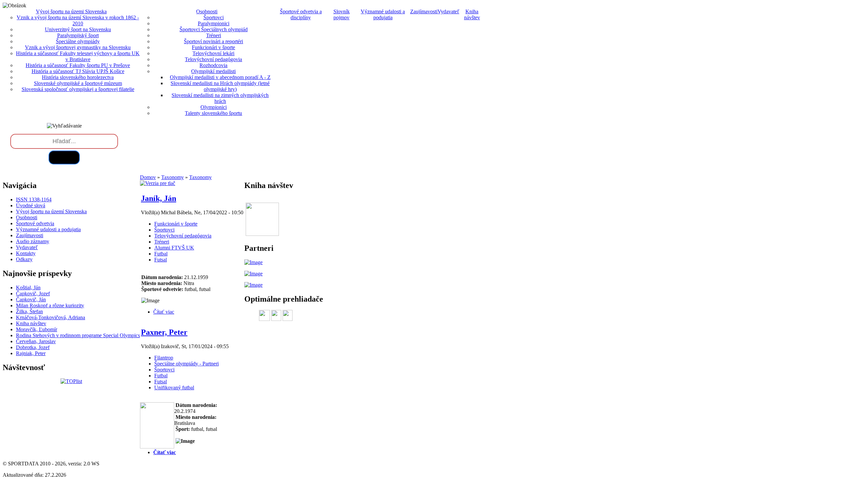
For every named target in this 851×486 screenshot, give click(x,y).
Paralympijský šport (78, 35)
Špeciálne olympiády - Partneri (186, 363)
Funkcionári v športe (213, 47)
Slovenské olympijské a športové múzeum (78, 83)
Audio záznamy (32, 241)
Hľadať (64, 157)
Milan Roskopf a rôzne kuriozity (50, 305)
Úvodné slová (30, 205)
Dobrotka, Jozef (33, 347)
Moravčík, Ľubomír (36, 329)
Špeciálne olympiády (78, 41)
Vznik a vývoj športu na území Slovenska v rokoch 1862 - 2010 (78, 20)
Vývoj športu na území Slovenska (51, 211)
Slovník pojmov (341, 14)
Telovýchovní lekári (213, 53)
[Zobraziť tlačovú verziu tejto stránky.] (157, 183)
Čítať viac (163, 312)
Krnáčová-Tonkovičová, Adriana (50, 317)
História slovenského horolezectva (78, 77)
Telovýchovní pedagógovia (213, 59)
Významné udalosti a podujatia (383, 14)
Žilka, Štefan (29, 311)
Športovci (213, 17)
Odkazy (24, 259)
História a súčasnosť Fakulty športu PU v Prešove (78, 65)
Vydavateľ (448, 11)
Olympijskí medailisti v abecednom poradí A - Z (220, 77)
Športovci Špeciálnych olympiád (214, 29)
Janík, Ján (158, 198)
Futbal (161, 253)
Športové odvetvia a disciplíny (301, 14)
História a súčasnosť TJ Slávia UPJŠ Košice (78, 71)
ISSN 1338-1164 (34, 199)
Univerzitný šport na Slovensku (78, 29)
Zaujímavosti (423, 11)
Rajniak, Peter (31, 353)
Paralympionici (213, 23)
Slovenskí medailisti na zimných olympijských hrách (220, 98)
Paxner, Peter (164, 332)
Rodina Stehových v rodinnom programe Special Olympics (78, 335)
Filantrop (163, 357)
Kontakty (26, 253)
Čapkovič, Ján (31, 299)
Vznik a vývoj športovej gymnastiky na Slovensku (78, 47)
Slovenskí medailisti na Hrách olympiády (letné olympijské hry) (220, 86)
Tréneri (213, 35)
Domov (148, 177)
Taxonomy (172, 177)
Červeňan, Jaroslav (36, 341)
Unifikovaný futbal (174, 387)
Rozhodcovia (213, 65)
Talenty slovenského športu (213, 113)
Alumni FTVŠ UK (174, 247)
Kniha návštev (472, 14)
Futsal (160, 259)
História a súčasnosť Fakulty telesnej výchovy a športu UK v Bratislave (78, 56)
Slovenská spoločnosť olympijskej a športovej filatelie (78, 89)
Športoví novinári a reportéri (213, 41)
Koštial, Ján (28, 287)
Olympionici (213, 107)
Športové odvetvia (35, 223)
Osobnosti (26, 217)
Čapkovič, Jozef (33, 293)
